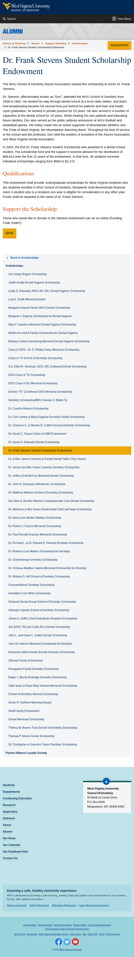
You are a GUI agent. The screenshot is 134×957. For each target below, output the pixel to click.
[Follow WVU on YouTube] (75, 941)
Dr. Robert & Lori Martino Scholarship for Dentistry (39, 551)
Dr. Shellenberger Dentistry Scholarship (32, 559)
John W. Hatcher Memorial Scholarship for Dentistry (40, 643)
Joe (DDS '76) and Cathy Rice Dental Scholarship (39, 626)
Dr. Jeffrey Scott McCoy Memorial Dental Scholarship (41, 475)
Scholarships (80, 43)
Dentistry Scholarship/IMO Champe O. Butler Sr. (38, 400)
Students (9, 785)
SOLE (102, 934)
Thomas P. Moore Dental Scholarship (31, 736)
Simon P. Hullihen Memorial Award (29, 702)
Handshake (32, 934)
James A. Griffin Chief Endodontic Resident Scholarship (42, 618)
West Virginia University (70, 949)
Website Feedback (63, 925)
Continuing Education (17, 798)
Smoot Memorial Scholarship (26, 719)
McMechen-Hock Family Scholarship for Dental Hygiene (43, 332)
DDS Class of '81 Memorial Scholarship (32, 383)
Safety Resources (39, 905)
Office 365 (93, 934)
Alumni (35, 43)
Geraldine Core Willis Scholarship (29, 593)
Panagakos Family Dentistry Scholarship (33, 668)
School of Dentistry (14, 43)
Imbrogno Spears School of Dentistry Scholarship (38, 610)
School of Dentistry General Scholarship (33, 694)
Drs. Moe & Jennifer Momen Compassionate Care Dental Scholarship (51, 500)
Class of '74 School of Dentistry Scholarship (35, 358)
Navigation (120, 45)
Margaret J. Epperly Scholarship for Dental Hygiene (40, 316)
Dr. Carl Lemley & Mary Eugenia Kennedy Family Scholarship (46, 416)
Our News (9, 838)
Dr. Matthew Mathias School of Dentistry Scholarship (40, 492)
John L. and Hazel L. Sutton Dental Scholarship (37, 635)
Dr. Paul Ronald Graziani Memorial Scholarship (37, 534)
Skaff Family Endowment (23, 710)
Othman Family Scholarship (25, 660)
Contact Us (10, 858)
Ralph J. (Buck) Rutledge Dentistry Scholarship (37, 677)
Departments (11, 791)
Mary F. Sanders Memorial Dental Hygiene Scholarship (42, 324)
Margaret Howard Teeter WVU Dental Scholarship (39, 307)
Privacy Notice (80, 925)
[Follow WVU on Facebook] (58, 941)
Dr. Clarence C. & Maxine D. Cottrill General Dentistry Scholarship (49, 425)
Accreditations (30, 925)
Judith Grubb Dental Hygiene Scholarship (34, 282)
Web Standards (45, 925)
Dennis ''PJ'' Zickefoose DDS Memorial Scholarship (40, 391)
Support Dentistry (55, 43)
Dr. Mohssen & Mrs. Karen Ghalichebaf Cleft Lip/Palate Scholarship (50, 509)
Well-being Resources (64, 905)
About (7, 824)
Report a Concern (17, 905)
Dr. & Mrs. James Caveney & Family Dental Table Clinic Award (47, 458)
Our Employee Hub (15, 851)
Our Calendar (11, 844)
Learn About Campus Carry (94, 905)
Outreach (9, 818)
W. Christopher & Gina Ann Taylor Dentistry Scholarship (42, 744)
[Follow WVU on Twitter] (67, 941)
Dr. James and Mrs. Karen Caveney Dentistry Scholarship (43, 467)
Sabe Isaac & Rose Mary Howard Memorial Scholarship (42, 685)
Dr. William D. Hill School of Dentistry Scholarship (39, 576)
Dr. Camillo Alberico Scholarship (28, 408)
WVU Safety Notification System (54, 934)
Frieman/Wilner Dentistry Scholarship (31, 584)
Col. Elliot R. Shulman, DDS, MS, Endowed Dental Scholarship (47, 366)
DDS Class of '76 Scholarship (26, 374)
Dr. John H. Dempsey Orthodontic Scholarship (36, 484)
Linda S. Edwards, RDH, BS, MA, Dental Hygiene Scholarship (46, 290)
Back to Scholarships (24, 257)
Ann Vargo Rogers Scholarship (27, 274)
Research (9, 805)
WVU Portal (19, 934)
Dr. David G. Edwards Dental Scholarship (33, 442)
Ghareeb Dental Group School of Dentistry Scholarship (42, 601)
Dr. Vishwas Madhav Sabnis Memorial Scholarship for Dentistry (47, 568)
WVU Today (75, 934)
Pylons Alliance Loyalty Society (26, 752)
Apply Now (10, 811)
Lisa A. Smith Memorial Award (26, 299)
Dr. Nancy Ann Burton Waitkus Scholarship (34, 517)
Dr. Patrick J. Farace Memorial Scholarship (34, 526)
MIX (85, 934)
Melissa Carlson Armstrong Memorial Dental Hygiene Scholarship (49, 341)
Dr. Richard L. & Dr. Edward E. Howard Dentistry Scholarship (45, 542)
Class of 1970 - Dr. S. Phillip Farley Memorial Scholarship (43, 349)
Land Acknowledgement (99, 925)
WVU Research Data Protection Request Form (67, 929)
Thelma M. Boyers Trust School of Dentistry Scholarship (42, 727)
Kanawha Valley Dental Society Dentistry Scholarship (41, 652)
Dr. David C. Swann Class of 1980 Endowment (37, 433)
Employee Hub (113, 934)
